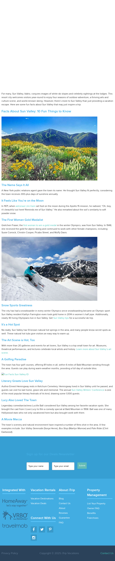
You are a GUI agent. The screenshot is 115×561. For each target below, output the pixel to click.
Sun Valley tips (61, 318)
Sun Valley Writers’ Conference (88, 390)
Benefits (91, 513)
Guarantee (64, 517)
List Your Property (83, 6)
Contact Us (64, 503)
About (62, 508)
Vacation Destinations (42, 498)
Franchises (92, 518)
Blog (98, 6)
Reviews (63, 513)
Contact (109, 6)
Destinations (43, 6)
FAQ (61, 522)
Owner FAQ (93, 508)
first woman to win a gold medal (39, 225)
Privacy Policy (9, 553)
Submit (82, 465)
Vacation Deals (62, 6)
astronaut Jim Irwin (25, 206)
